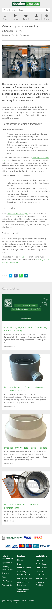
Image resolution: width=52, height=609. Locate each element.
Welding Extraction (20, 35)
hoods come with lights (17, 214)
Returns (5, 573)
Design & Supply (24, 578)
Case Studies (41, 568)
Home (20, 560)
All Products (41, 564)
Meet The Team (24, 568)
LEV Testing (7, 581)
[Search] (47, 10)
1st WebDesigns (14, 602)
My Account (7, 563)
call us (21, 257)
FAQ (4, 577)
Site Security (41, 578)
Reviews (39, 560)
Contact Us (7, 585)
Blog (19, 564)
